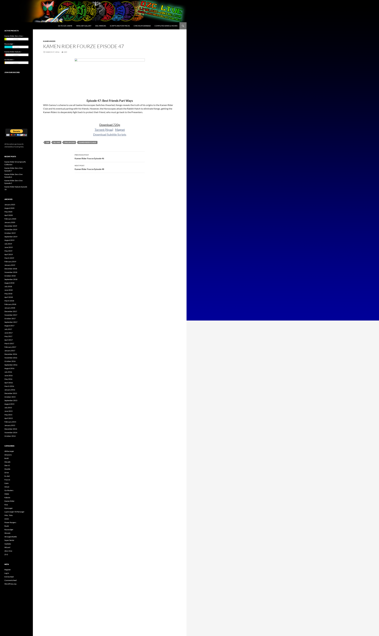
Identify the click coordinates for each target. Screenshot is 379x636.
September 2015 (10, 400)
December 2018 (10, 269)
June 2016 (8, 375)
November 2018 (10, 272)
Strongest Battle (10, 537)
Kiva (6, 504)
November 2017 (10, 315)
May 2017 (8, 336)
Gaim (6, 483)
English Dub (69, 142)
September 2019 (10, 236)
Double (7, 469)
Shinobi (7, 533)
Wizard (7, 547)
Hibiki (6, 494)
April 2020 (8, 215)
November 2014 (10, 432)
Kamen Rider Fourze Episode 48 (89, 167)
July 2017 (8, 329)
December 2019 (10, 226)
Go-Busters (8, 490)
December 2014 (10, 429)
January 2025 (9, 204)
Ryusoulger (8, 529)
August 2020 (9, 208)
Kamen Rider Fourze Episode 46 (89, 157)
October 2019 (10, 233)
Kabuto (7, 497)
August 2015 (9, 404)
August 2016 (9, 368)
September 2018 (10, 279)
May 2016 (8, 379)
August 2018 (9, 283)
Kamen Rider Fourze (87, 142)
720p (47, 142)
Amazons (8, 455)
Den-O (7, 465)
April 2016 (8, 383)
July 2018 (8, 286)
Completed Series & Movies (166, 26)
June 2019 (8, 247)
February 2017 (10, 347)
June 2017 (8, 333)
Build (6, 458)
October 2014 (10, 436)
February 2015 (10, 422)
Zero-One (8, 551)
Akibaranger (9, 451)
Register (7, 569)
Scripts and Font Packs (120, 26)
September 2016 (10, 365)
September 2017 (10, 322)
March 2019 (9, 258)
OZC (65, 52)
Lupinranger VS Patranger (14, 512)
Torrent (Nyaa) (104, 129)
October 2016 (10, 361)
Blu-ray (56, 142)
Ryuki (6, 526)
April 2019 (8, 254)
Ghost (6, 487)
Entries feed (9, 577)
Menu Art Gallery (83, 26)
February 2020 (10, 219)
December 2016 (10, 354)
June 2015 (8, 411)
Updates (7, 544)
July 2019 (8, 244)
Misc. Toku (8, 515)
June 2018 (8, 290)
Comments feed (10, 580)
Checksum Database (142, 26)
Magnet (120, 129)
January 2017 (9, 350)
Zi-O (6, 554)
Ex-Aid (7, 476)
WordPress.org (10, 584)
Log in (6, 573)
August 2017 (9, 326)
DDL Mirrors (100, 26)
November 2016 (10, 358)
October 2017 (10, 318)
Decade (7, 462)
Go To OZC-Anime (65, 26)
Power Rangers (10, 522)
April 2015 (8, 418)
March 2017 (9, 343)
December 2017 (10, 311)
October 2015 (10, 397)
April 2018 (8, 297)
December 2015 (10, 393)
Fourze (7, 480)
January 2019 (9, 265)
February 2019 (10, 261)
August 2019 (9, 240)
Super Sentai (9, 540)
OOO (6, 519)
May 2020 (8, 212)
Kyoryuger (8, 508)
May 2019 (8, 251)
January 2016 (9, 390)
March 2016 (9, 386)
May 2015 (8, 415)
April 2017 (8, 340)
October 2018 (10, 276)
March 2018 (9, 301)
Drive (6, 472)
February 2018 (10, 304)
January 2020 (9, 222)
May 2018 (8, 293)
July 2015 (8, 407)
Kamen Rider (49, 41)
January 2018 (9, 308)
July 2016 (8, 372)
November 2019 (10, 229)
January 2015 (9, 425)
